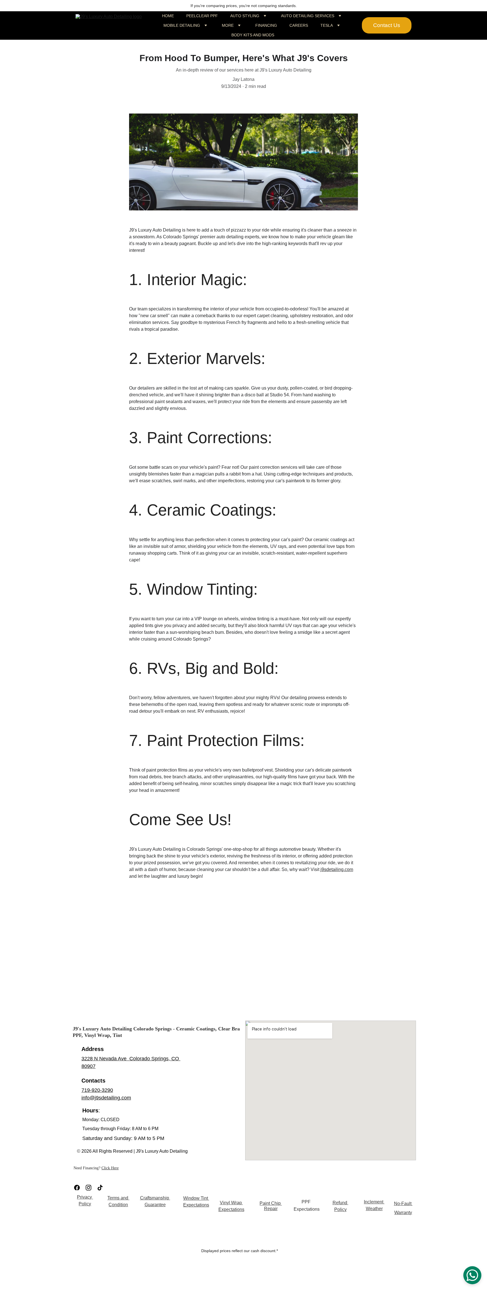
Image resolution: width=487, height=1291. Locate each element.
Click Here (110, 1168)
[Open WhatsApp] (472, 1275)
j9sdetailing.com (336, 869)
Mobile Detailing (181, 25)
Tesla (326, 25)
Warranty (403, 1212)
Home (168, 16)
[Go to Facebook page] (77, 1187)
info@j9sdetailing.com (106, 1098)
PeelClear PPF (202, 16)
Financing (266, 25)
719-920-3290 (97, 1090)
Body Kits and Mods (252, 35)
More (228, 25)
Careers (298, 25)
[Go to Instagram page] (88, 1187)
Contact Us (386, 25)
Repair (271, 1208)
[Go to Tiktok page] (100, 1187)
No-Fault (403, 1203)
